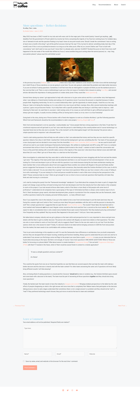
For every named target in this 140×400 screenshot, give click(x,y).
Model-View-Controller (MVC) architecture (84, 142)
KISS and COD (55, 83)
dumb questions (91, 92)
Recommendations (105, 5)
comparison (89, 237)
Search (123, 5)
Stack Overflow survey (74, 205)
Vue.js (92, 120)
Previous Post (19, 306)
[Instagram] (72, 390)
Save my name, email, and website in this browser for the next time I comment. (52, 361)
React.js (79, 120)
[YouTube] (77, 390)
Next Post (122, 306)
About (116, 5)
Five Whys (104, 90)
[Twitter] (67, 390)
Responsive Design (81, 242)
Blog (94, 5)
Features (44, 83)
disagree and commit (72, 284)
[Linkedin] (63, 390)
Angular (85, 120)
